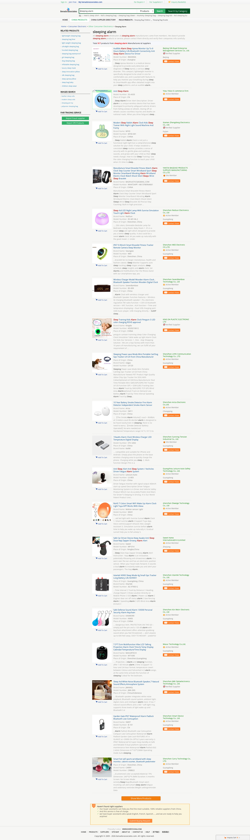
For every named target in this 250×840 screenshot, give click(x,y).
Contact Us (138, 832)
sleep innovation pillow (71, 71)
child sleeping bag (186, 15)
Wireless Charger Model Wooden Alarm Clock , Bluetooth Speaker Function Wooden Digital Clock (135, 280)
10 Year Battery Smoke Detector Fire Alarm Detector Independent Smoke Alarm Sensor (132, 403)
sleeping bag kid (152, 15)
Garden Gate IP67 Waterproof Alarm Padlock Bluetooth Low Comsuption (133, 717)
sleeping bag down (114, 15)
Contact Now (173, 61)
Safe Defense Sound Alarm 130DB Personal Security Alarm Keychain (132, 611)
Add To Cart (102, 69)
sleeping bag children (142, 20)
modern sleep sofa (68, 99)
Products (93, 832)
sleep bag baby (67, 82)
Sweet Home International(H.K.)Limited (174, 538)
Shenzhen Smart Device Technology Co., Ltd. (173, 717)
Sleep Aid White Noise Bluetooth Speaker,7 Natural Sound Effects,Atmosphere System (136, 682)
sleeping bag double (160, 20)
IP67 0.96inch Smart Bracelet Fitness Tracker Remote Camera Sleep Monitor (133, 246)
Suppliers (104, 832)
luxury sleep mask (69, 68)
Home (65, 20)
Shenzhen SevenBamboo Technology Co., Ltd (174, 280)
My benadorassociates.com (90, 2)
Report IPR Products (75, 123)
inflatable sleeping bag (70, 64)
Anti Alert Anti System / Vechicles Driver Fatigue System (133, 470)
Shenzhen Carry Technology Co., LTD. (177, 759)
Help (148, 832)
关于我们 (156, 832)
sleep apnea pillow (69, 79)
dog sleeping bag (68, 61)
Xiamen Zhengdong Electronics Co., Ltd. (176, 123)
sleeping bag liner (68, 39)
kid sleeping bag (169, 15)
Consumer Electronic (77, 26)
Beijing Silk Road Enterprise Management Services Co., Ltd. (176, 49)
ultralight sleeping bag (70, 46)
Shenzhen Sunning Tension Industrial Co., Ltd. (175, 438)
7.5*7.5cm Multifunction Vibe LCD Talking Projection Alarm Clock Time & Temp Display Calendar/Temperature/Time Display (133, 647)
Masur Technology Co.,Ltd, (174, 644)
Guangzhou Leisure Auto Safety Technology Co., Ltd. (176, 469)
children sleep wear (69, 86)
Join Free (72, 2)
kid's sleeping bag (96, 15)
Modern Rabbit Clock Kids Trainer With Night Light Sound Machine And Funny (133, 125)
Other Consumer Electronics (100, 26)
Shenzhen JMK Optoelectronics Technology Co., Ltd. (176, 682)
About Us (126, 832)
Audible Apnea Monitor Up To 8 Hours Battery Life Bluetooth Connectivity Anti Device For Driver (134, 51)
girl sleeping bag (68, 57)
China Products (79, 20)
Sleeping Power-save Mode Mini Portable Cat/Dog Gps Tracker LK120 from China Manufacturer (135, 355)
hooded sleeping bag (70, 50)
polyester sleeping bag (70, 106)
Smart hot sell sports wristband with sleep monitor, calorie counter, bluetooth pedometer (134, 760)
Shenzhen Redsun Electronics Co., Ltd (176, 211)
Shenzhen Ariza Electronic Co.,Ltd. (174, 403)
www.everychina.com (132, 829)
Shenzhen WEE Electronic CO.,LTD (174, 246)
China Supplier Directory (103, 20)
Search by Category (177, 11)
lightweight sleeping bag (71, 36)
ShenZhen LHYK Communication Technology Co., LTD (177, 355)
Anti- (121, 91)
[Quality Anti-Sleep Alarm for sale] (102, 108)
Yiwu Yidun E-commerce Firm (175, 91)
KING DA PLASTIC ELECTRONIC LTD (176, 320)
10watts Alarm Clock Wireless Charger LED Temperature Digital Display (132, 438)
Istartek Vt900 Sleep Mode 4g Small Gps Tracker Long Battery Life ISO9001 (134, 576)
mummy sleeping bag (133, 15)
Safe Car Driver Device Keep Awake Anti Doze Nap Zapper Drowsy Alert (133, 539)
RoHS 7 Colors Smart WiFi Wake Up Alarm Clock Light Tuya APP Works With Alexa (134, 504)
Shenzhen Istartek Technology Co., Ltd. (176, 576)
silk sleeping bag (68, 75)
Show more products (141, 798)
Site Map (115, 832)
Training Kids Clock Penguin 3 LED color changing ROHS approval (134, 320)
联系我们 (165, 832)
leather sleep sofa (68, 96)
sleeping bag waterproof (71, 53)
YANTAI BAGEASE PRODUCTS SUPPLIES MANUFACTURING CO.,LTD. (175, 170)
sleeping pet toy (67, 103)
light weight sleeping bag (71, 43)
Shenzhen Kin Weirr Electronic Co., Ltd (176, 610)
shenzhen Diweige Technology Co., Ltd (176, 504)
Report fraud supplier (75, 118)
